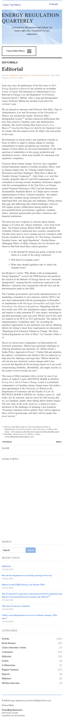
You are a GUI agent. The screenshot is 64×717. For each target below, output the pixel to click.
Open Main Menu (15, 50)
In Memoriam (8, 665)
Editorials (10, 62)
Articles (5, 638)
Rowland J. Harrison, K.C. (20, 75)
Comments (7, 652)
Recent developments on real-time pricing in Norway (27, 575)
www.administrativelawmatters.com (19, 436)
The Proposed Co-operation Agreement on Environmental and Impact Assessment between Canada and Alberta (32, 595)
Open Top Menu (11, 4)
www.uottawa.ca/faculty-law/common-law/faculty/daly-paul (34, 431)
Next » (59, 441)
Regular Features (10, 669)
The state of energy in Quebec (16, 605)
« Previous (7, 441)
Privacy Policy (8, 705)
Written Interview (10, 683)
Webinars (6, 678)
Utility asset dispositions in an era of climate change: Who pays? (29, 616)
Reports (6, 674)
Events (5, 660)
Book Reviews (9, 643)
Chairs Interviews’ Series (14, 647)
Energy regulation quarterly (30, 17)
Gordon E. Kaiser (42, 75)
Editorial (6, 566)
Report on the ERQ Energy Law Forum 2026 (23, 584)
